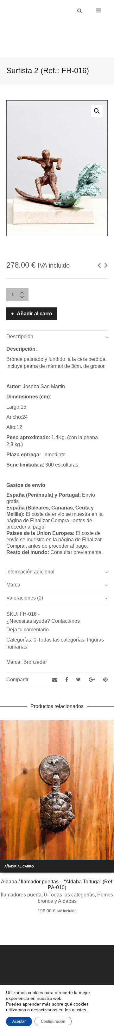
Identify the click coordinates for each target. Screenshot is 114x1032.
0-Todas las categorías (59, 624)
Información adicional (30, 555)
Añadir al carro (34, 297)
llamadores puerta (21, 878)
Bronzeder (35, 646)
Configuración (53, 1021)
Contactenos (65, 605)
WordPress (80, 979)
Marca (13, 569)
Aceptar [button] (19, 1021)
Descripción (19, 320)
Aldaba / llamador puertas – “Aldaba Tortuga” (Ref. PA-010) (57, 868)
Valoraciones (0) (24, 582)
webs (97, 979)
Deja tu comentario (27, 613)
